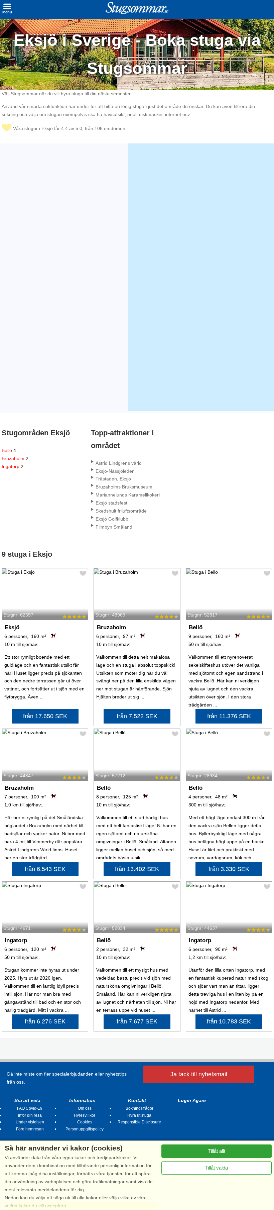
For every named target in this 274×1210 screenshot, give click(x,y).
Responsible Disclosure (139, 1122)
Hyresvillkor (84, 1115)
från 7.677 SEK (137, 1021)
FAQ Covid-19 (29, 1108)
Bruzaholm (15, 458)
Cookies (84, 1122)
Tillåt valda (216, 1168)
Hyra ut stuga (139, 1115)
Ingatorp (12, 466)
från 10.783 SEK (229, 1021)
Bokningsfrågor (139, 1108)
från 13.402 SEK (137, 869)
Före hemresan (30, 1129)
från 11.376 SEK (229, 716)
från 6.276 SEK (45, 1021)
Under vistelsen (30, 1122)
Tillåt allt (216, 1151)
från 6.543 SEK (45, 869)
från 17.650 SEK (45, 716)
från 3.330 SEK (229, 869)
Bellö (9, 450)
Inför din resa (30, 1115)
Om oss (85, 1108)
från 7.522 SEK (137, 716)
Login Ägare (192, 1100)
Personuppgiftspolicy (84, 1129)
